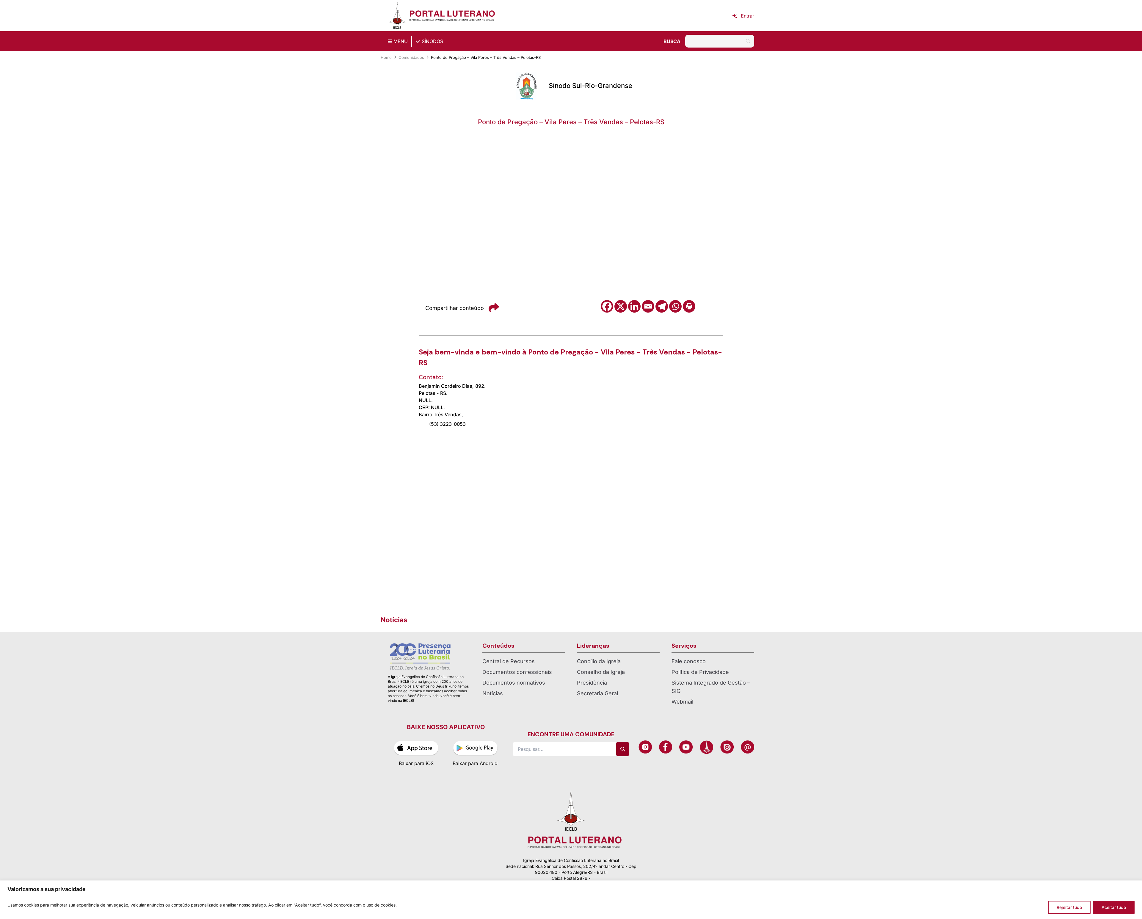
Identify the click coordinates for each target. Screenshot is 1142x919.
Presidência (592, 683)
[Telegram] (661, 306)
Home (386, 57)
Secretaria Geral (597, 693)
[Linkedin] (634, 306)
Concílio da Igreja (599, 661)
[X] (620, 306)
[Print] (689, 306)
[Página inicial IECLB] (397, 15)
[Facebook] (607, 306)
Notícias (492, 693)
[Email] (648, 306)
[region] (571, 899)
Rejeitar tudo (1069, 907)
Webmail (682, 702)
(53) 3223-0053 (447, 424)
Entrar (747, 16)
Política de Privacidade (700, 672)
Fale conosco (689, 661)
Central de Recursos (508, 661)
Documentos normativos (513, 683)
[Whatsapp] (675, 306)
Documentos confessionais (517, 672)
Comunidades (411, 57)
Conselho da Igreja (601, 672)
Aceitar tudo (1114, 907)
